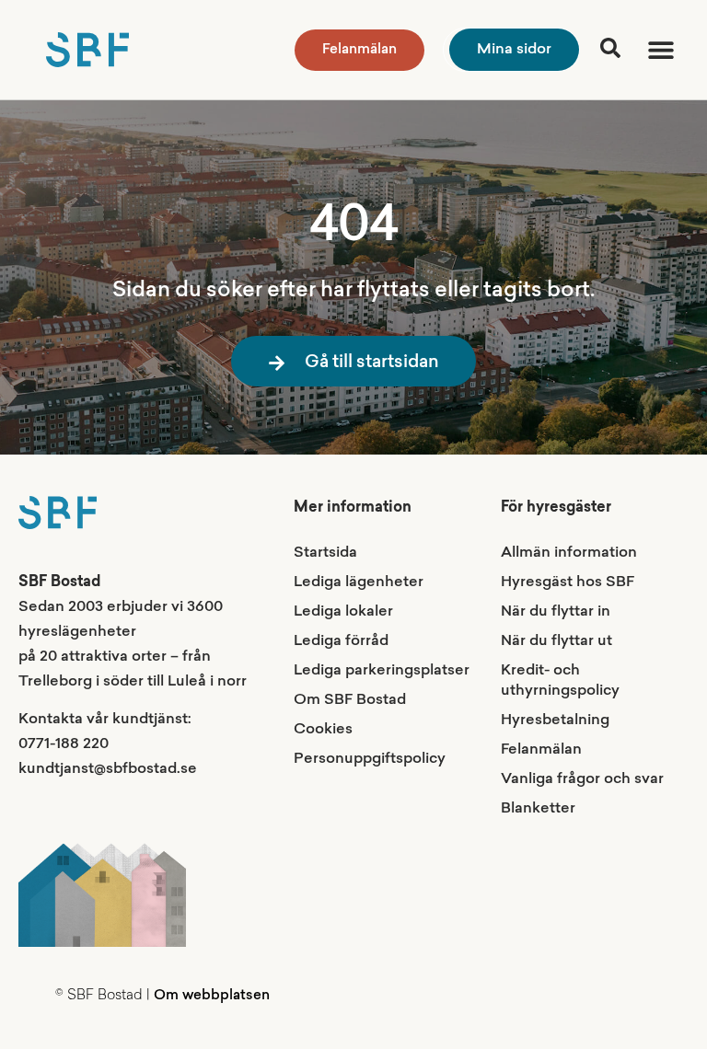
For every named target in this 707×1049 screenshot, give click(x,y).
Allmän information (569, 553)
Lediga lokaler (343, 612)
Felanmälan (541, 750)
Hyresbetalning (555, 720)
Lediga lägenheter (358, 582)
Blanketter (538, 808)
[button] (660, 50)
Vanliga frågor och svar (582, 779)
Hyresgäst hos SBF (567, 582)
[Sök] (610, 48)
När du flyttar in (555, 612)
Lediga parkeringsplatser (381, 670)
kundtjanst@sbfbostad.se (107, 769)
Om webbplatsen (212, 996)
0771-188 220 (63, 744)
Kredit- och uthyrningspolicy (560, 680)
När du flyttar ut (556, 641)
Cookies (323, 729)
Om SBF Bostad (350, 700)
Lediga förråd (341, 641)
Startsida (325, 553)
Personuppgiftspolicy (370, 759)
